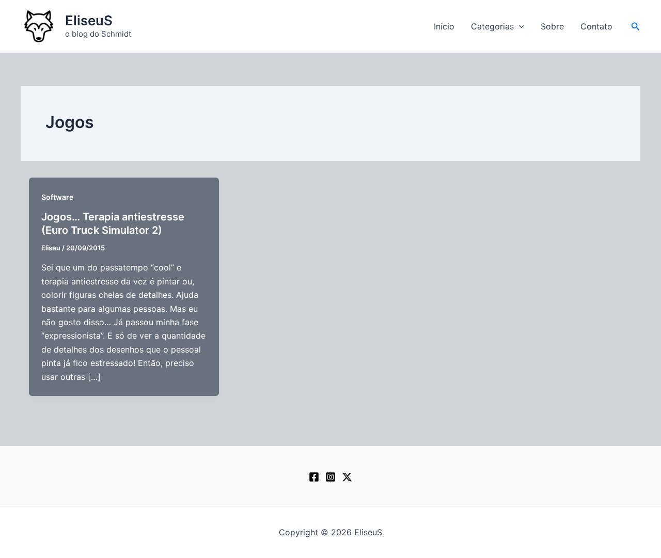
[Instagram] (330, 477)
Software (57, 197)
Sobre (552, 26)
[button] (519, 26)
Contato (596, 26)
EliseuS (89, 20)
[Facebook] (314, 477)
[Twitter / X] (347, 477)
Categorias (492, 26)
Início (444, 26)
